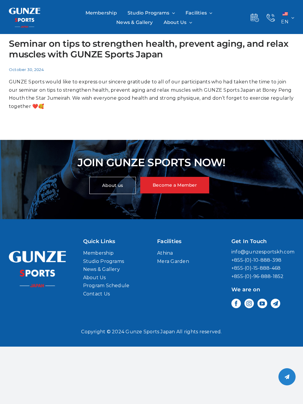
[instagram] (249, 303)
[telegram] (275, 303)
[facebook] (236, 303)
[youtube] (262, 303)
